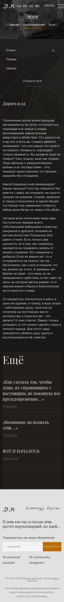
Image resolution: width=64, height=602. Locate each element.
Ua (19, 6)
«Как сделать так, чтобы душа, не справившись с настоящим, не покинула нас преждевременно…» (32, 390)
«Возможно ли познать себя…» (26, 425)
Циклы (11, 68)
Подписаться (52, 547)
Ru (37, 6)
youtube (9, 563)
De (31, 6)
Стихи (10, 50)
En (25, 6)
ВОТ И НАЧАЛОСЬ (21, 451)
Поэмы (11, 59)
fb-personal (11, 557)
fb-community (39, 557)
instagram (36, 563)
